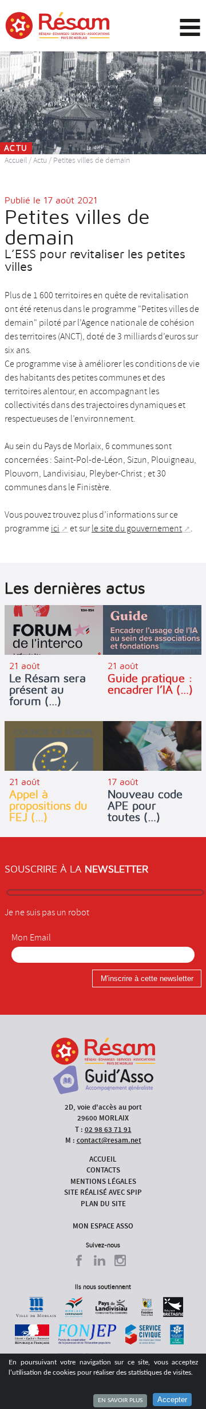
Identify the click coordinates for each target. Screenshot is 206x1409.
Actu (40, 160)
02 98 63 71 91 (108, 1129)
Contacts (103, 1170)
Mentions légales (103, 1181)
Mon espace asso (103, 1226)
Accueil (16, 160)
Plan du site (103, 1203)
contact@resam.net (109, 1140)
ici (55, 528)
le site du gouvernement (137, 528)
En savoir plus (120, 1400)
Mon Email (31, 937)
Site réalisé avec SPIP (103, 1192)
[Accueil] (57, 25)
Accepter (172, 1399)
